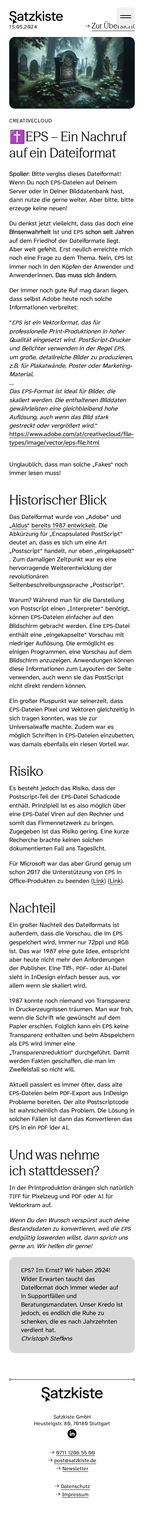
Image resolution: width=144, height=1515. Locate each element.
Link (98, 881)
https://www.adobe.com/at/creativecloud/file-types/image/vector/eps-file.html (71, 438)
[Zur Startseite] (36, 17)
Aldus (19, 525)
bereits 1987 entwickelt (63, 525)
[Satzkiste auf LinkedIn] (72, 1433)
